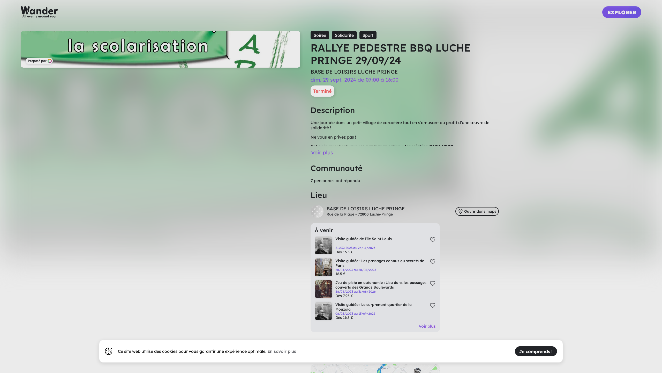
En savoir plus (281, 351)
